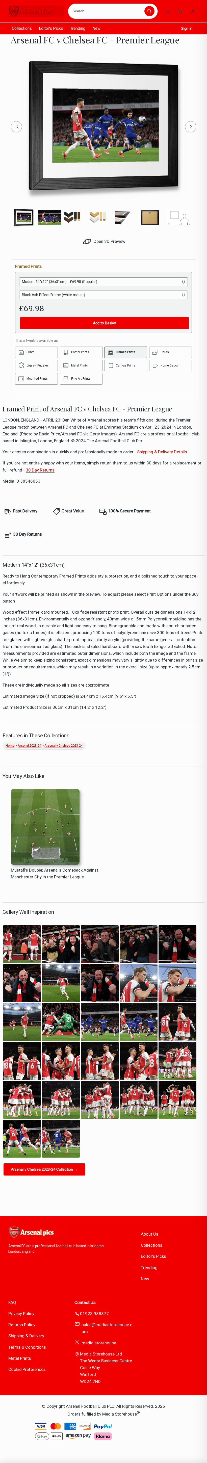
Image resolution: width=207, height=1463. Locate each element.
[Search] (149, 11)
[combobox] (107, 11)
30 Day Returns (40, 470)
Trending (77, 28)
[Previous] (16, 126)
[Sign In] (193, 11)
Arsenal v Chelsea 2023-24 (63, 745)
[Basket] (180, 11)
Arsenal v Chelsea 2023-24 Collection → (44, 1169)
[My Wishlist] (167, 11)
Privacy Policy (21, 1313)
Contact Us (85, 1302)
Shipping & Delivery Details (162, 451)
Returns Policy (21, 1324)
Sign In (186, 28)
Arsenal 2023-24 (29, 745)
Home (10, 745)
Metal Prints (19, 1358)
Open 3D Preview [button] (108, 241)
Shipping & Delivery (26, 1335)
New (96, 28)
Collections (22, 28)
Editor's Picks (51, 28)
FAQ (12, 1302)
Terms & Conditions (27, 1347)
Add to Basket (104, 323)
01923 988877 (94, 1313)
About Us (149, 1234)
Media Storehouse (119, 1414)
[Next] (190, 126)
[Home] (36, 11)
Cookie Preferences (27, 1369)
